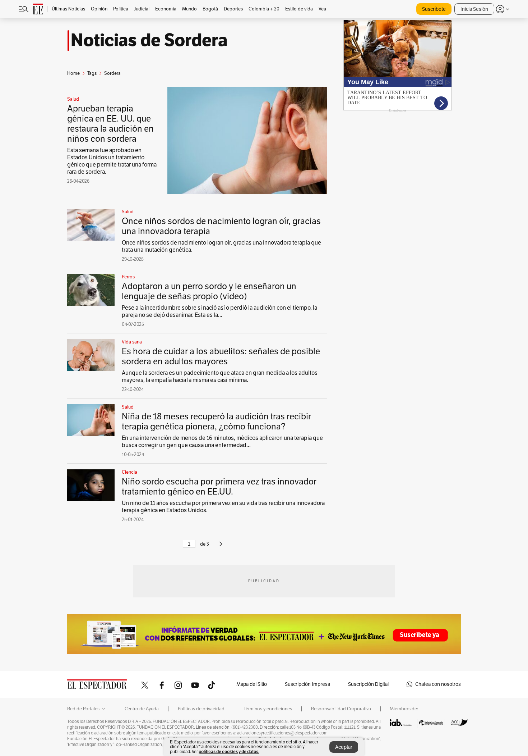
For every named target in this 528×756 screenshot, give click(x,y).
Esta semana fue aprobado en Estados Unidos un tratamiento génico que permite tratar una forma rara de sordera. (112, 161)
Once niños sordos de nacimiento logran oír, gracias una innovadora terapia (221, 226)
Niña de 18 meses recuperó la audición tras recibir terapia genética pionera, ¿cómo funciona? (216, 421)
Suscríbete (434, 9)
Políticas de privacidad (201, 708)
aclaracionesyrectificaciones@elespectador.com (282, 732)
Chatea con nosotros (438, 684)
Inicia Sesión (474, 9)
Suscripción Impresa (307, 684)
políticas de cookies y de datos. (229, 751)
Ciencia (129, 472)
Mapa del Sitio (251, 684)
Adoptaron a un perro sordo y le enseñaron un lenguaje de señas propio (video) (209, 291)
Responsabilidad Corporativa (341, 708)
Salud (73, 99)
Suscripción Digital (368, 684)
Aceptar (343, 747)
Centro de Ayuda (142, 708)
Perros (128, 277)
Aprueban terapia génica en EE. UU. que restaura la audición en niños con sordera (110, 123)
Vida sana (132, 342)
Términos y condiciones (268, 708)
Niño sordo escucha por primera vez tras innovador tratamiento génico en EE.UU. (219, 486)
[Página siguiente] (220, 547)
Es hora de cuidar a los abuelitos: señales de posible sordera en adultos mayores (221, 356)
